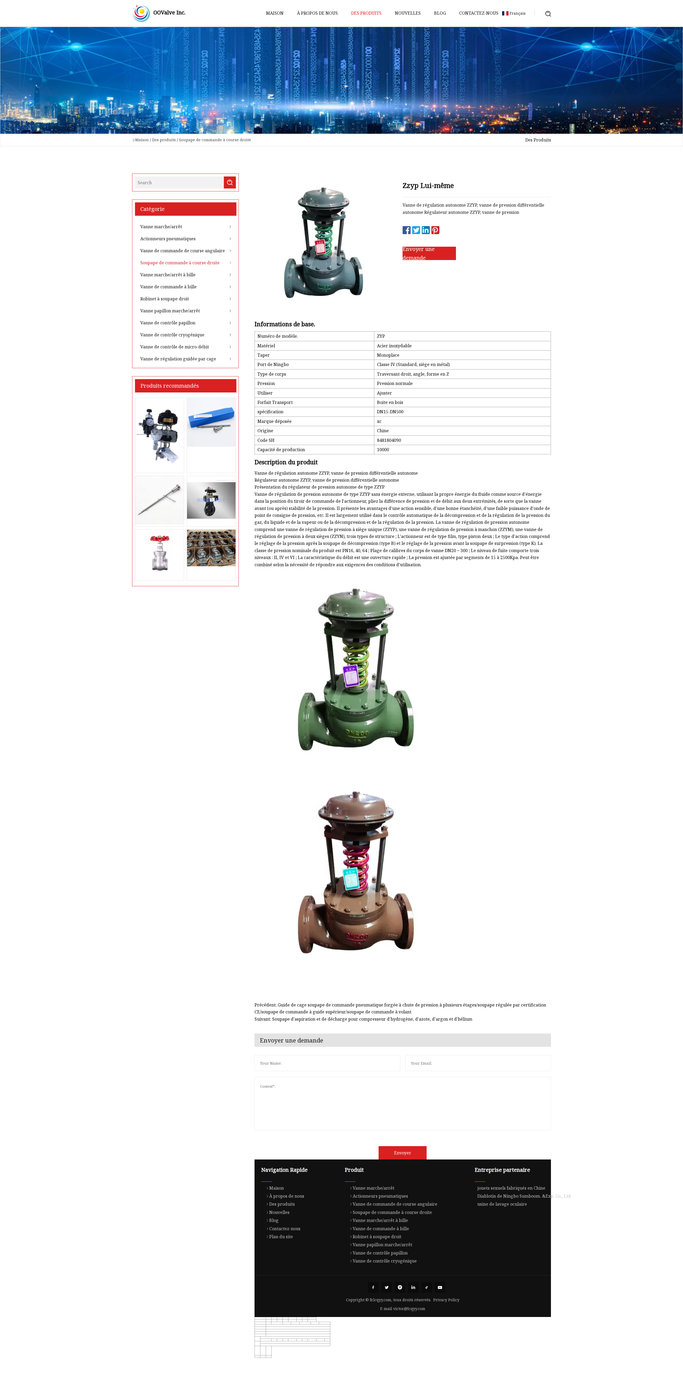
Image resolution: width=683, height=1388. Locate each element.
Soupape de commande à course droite (215, 139)
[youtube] (440, 1287)
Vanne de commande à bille (168, 287)
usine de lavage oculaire (502, 1204)
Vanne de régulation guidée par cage (178, 359)
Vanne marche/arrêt (161, 227)
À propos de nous (317, 13)
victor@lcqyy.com (409, 1308)
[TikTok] (426, 1287)
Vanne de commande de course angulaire (182, 251)
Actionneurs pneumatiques (168, 239)
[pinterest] (400, 1287)
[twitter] (386, 1287)
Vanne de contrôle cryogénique (172, 335)
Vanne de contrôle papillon (167, 323)
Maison (275, 13)
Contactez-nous (478, 13)
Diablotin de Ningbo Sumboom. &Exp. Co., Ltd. (524, 1196)
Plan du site (281, 1237)
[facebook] (373, 1287)
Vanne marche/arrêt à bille (168, 275)
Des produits (366, 13)
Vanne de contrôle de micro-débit (174, 347)
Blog (440, 13)
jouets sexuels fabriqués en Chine (511, 1188)
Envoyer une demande (419, 253)
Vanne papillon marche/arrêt (170, 311)
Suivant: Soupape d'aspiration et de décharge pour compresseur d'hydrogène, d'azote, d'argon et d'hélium (363, 1019)
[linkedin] (413, 1287)
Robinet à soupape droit (164, 299)
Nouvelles (408, 13)
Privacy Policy (446, 1299)
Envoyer (402, 1153)
